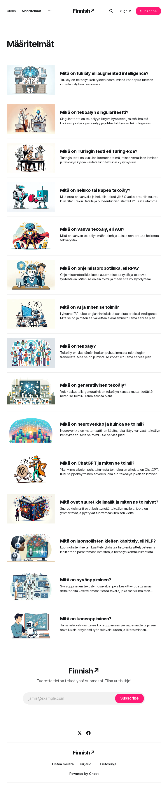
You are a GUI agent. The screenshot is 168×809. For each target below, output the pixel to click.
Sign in (125, 11)
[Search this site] (111, 10)
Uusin (11, 11)
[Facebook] (88, 733)
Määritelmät (31, 11)
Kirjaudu (86, 764)
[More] (49, 10)
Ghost (94, 774)
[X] (79, 733)
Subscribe (148, 11)
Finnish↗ (84, 11)
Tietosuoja (108, 764)
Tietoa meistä (62, 764)
